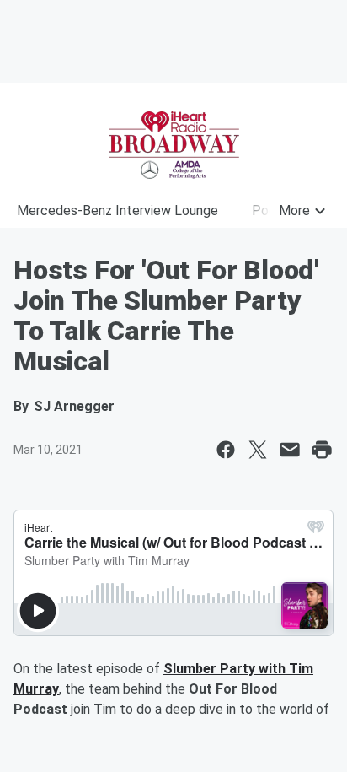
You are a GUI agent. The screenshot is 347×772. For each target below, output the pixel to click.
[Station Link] (173, 145)
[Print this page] (322, 450)
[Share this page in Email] (290, 450)
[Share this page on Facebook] (226, 450)
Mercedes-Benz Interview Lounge (117, 210)
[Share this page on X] (258, 450)
